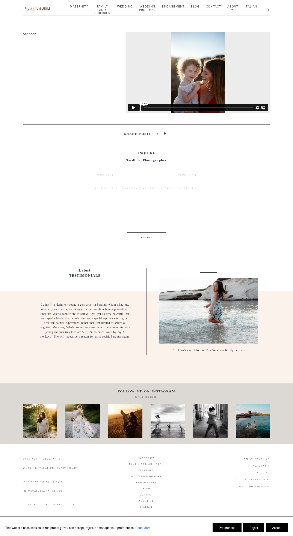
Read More (143, 527)
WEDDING (263, 473)
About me (232, 8)
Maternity (79, 6)
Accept (276, 527)
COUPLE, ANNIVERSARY (252, 480)
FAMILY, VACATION (256, 459)
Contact (213, 6)
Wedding (125, 6)
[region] (146, 526)
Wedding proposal (147, 8)
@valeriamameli (146, 397)
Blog (195, 6)
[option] (146, 311)
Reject (253, 527)
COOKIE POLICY (62, 505)
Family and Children (102, 10)
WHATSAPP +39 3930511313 (43, 482)
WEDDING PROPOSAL (254, 486)
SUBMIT (146, 237)
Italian (251, 6)
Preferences (227, 527)
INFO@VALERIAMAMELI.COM (44, 491)
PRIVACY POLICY (35, 505)
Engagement (173, 6)
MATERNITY (261, 466)
